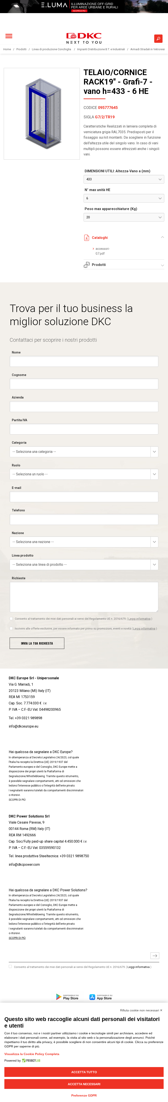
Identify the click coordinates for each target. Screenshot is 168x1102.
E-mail (16, 488)
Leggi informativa (139, 618)
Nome (16, 352)
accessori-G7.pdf (103, 251)
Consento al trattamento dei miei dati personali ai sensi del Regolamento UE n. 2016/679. (83, 618)
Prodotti (21, 49)
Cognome (19, 375)
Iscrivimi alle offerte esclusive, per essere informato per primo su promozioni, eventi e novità (86, 628)
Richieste (18, 578)
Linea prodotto (22, 555)
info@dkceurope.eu (23, 726)
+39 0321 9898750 (74, 856)
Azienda (18, 397)
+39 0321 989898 (28, 718)
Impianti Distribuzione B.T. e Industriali (101, 49)
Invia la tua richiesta (37, 643)
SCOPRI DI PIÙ (17, 799)
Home (7, 49)
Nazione (18, 533)
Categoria (19, 442)
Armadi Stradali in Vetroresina (149, 49)
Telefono (18, 510)
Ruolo (16, 465)
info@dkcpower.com (24, 864)
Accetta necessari (84, 1084)
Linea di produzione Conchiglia (52, 49)
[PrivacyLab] (30, 1060)
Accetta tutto (84, 1072)
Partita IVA (19, 420)
